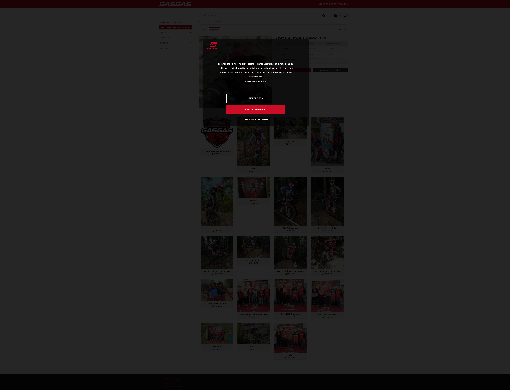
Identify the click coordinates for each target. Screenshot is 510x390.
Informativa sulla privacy (252, 81)
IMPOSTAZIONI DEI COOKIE (256, 119)
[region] (256, 82)
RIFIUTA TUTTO (256, 98)
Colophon (264, 81)
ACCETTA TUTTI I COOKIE (256, 109)
